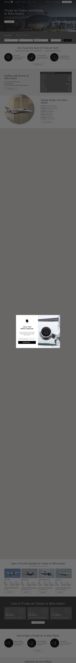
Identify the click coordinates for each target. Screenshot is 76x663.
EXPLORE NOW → (27, 342)
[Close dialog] (59, 316)
